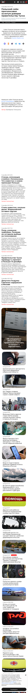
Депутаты (7, 22)
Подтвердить (14, 689)
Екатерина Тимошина (13, 109)
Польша (13, 22)
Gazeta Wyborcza (18, 38)
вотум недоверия (7, 101)
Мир (3, 22)
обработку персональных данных (9, 682)
